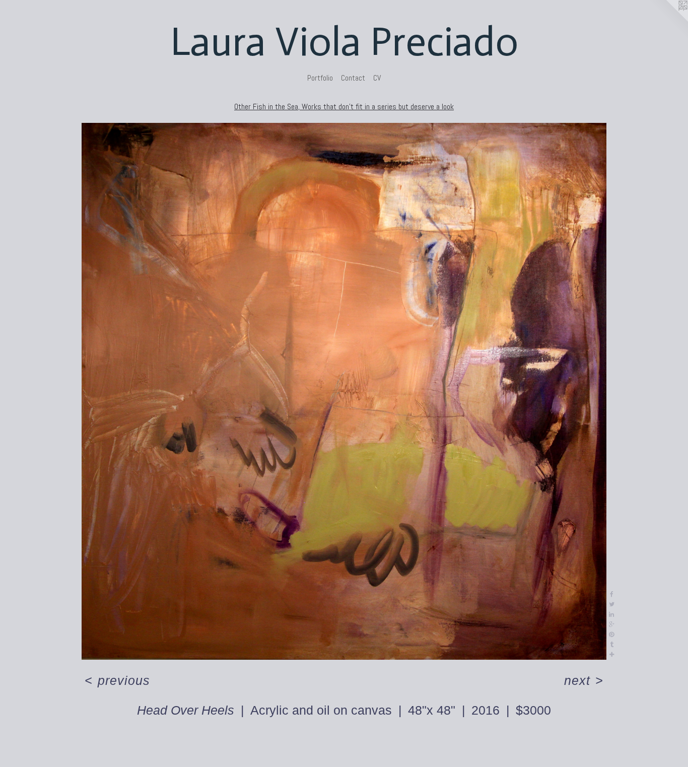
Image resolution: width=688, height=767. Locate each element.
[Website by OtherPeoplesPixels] (668, 20)
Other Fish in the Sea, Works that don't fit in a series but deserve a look (344, 106)
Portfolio (320, 78)
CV (377, 78)
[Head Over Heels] (344, 391)
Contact (353, 78)
